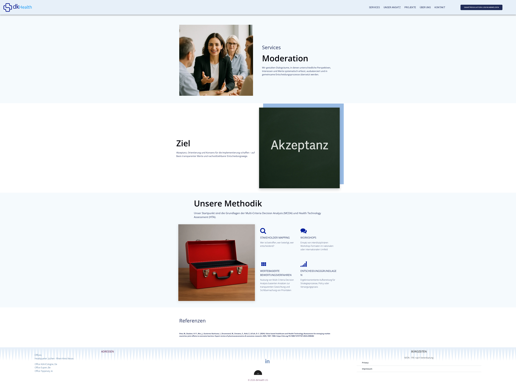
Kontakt (440, 7)
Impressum (367, 369)
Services (374, 7)
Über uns (425, 7)
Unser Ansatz (392, 7)
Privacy (365, 363)
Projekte (410, 7)
